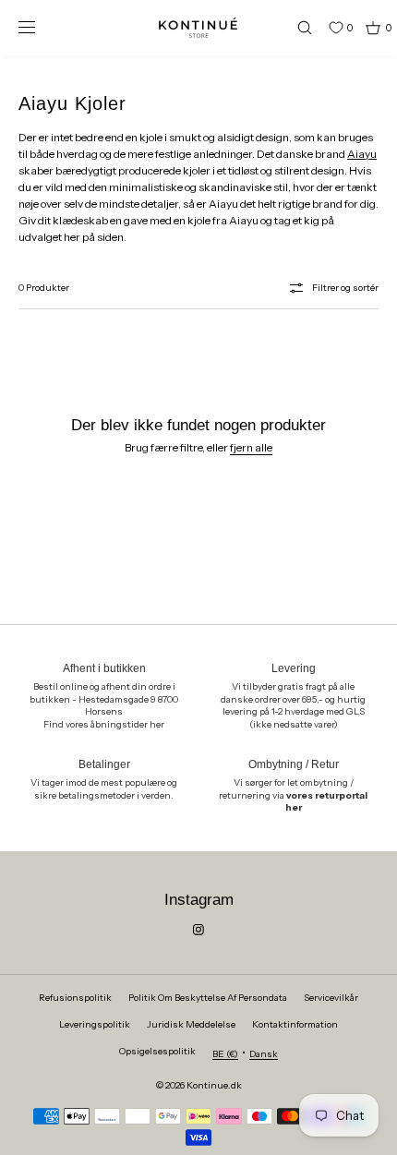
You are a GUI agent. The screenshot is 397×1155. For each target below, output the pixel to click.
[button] (296, 27)
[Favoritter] (322, 27)
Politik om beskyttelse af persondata (207, 998)
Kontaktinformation (295, 1024)
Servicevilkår (331, 998)
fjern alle (251, 447)
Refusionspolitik (75, 998)
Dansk (263, 1054)
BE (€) (225, 1054)
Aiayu (362, 154)
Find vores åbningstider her (103, 724)
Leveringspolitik (94, 1024)
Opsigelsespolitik (157, 1051)
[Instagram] (198, 929)
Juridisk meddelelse (191, 1024)
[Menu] (40, 27)
